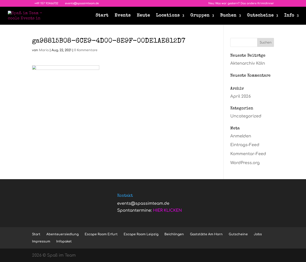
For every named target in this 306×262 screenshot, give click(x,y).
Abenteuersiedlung (62, 234)
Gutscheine (260, 16)
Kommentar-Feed (248, 154)
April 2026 (240, 96)
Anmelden (240, 136)
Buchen (228, 16)
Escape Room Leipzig (141, 234)
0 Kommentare (85, 50)
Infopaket (64, 241)
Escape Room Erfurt (101, 234)
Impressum (41, 241)
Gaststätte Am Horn (206, 234)
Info (289, 16)
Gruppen (200, 16)
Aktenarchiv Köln (247, 63)
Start (102, 16)
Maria (44, 50)
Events (123, 16)
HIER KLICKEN (167, 210)
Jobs (258, 234)
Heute (143, 16)
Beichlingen (174, 234)
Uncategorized (245, 116)
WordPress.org (245, 163)
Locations (168, 16)
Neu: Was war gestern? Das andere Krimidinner (241, 3)
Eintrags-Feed (244, 145)
